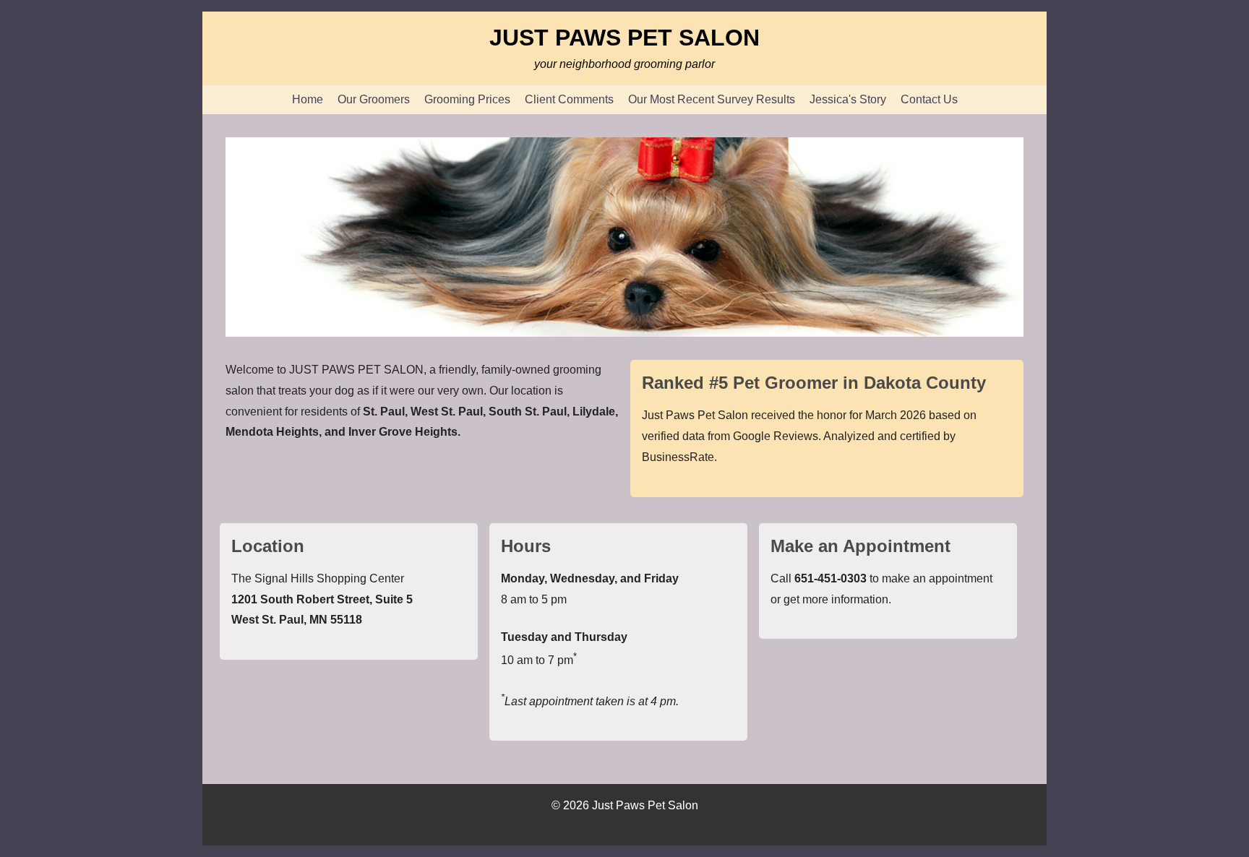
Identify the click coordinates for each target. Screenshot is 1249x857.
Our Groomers (374, 99)
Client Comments (569, 99)
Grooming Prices (467, 99)
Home (307, 99)
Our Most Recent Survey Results (711, 99)
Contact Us (929, 99)
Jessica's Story (848, 99)
